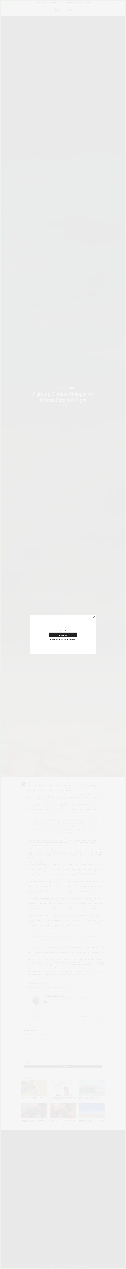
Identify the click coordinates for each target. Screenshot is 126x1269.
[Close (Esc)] (94, 617)
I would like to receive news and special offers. (64, 639)
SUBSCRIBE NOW (63, 635)
